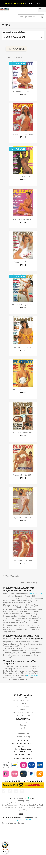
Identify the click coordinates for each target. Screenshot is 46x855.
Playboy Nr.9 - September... (23, 92)
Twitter (3, 791)
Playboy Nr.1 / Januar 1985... (23, 432)
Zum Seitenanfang (30, 582)
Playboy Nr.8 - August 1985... (23, 305)
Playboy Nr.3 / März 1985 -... (23, 475)
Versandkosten (32, 675)
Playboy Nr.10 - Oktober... (23, 262)
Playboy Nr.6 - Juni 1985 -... (23, 347)
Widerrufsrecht (23, 734)
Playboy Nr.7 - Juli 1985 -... (23, 177)
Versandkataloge (23, 706)
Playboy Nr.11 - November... (23, 219)
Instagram (22, 791)
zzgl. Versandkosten (23, 820)
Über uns (23, 725)
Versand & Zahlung (23, 737)
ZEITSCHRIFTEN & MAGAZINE (23, 701)
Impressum (23, 722)
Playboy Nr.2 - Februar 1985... (23, 134)
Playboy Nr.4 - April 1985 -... (23, 518)
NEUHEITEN (23, 698)
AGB (23, 728)
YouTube (10, 791)
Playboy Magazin (35, 594)
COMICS (23, 704)
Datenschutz (23, 731)
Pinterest (16, 791)
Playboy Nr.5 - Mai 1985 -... (23, 390)
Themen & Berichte (23, 715)
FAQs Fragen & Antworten (23, 712)
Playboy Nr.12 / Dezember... (23, 560)
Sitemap (23, 709)
